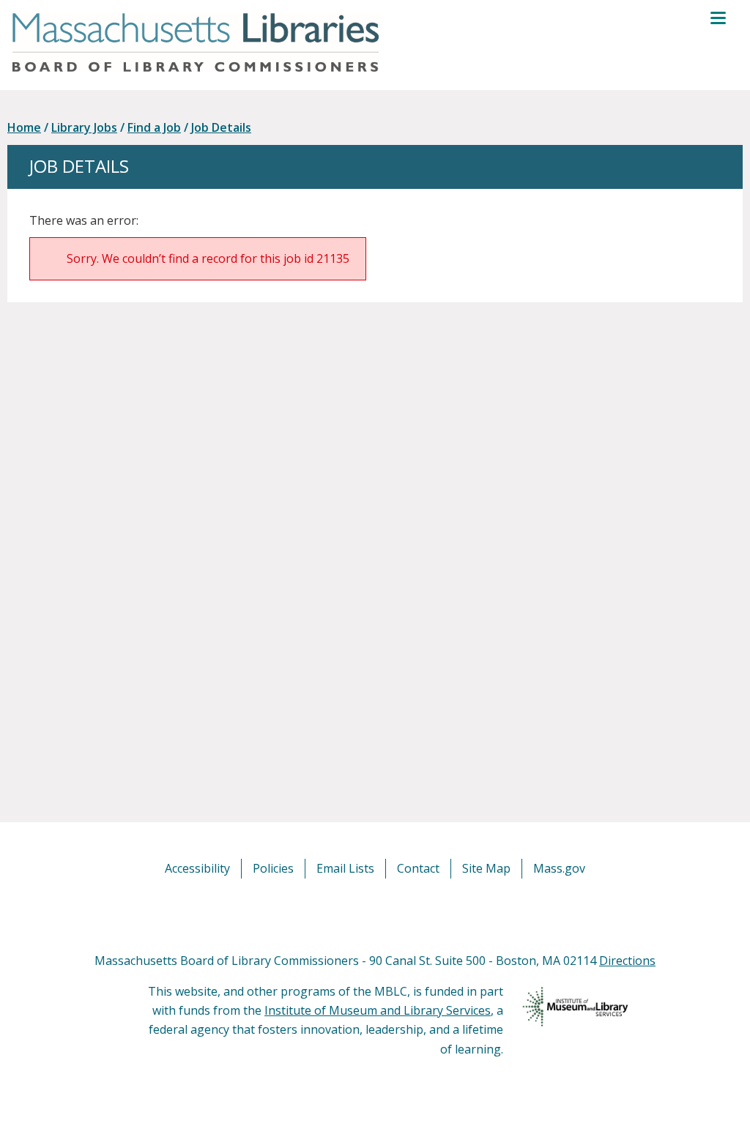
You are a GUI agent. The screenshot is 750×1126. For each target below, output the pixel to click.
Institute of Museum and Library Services (377, 1010)
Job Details (221, 127)
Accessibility (197, 868)
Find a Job (154, 127)
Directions (627, 960)
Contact (418, 868)
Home (24, 127)
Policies (273, 868)
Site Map (486, 868)
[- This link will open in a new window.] (391, 914)
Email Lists (345, 868)
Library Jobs (84, 127)
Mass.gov (559, 868)
